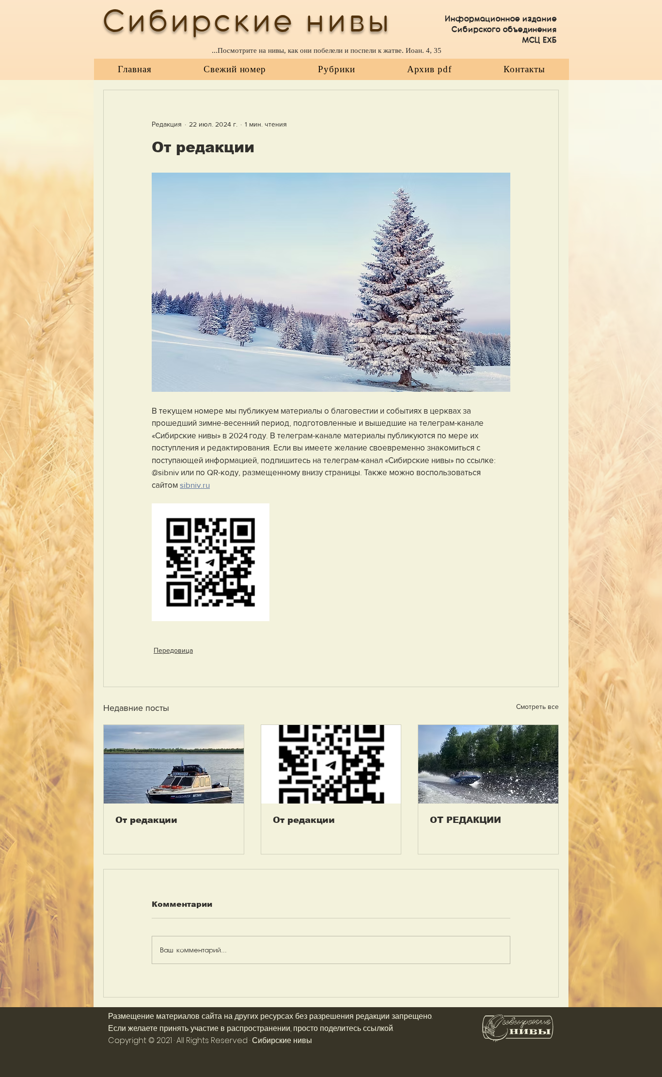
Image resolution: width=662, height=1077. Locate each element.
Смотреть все (537, 706)
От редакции (146, 820)
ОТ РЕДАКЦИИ (465, 820)
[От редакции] (174, 764)
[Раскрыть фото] (210, 562)
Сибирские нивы (282, 1040)
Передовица (173, 650)
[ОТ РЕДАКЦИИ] (488, 764)
